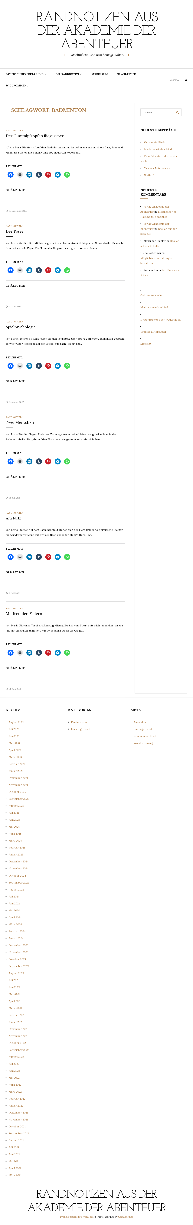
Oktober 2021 (17, 1126)
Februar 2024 (17, 931)
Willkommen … (17, 85)
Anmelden (140, 722)
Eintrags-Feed (143, 729)
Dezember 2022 (18, 1029)
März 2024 (15, 924)
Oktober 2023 (17, 959)
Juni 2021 (14, 1154)
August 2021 (16, 1140)
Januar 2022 (16, 1105)
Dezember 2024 (18, 861)
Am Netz (13, 518)
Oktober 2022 (17, 1043)
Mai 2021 (14, 1161)
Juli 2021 (14, 1147)
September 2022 (19, 1050)
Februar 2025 (17, 847)
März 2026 (15, 757)
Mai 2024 (14, 910)
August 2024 (16, 889)
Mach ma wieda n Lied (158, 149)
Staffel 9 (149, 175)
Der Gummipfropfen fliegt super (35, 136)
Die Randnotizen (68, 74)
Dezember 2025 (18, 778)
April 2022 (15, 1084)
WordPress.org (143, 743)
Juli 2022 (14, 1063)
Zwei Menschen (20, 423)
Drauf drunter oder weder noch (160, 319)
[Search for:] (178, 79)
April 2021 (15, 1168)
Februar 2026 (17, 764)
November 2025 (18, 785)
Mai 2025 (14, 826)
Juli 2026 (14, 729)
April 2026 (15, 750)
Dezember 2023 (18, 945)
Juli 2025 (14, 812)
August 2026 (16, 722)
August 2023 (16, 973)
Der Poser (15, 231)
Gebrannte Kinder (155, 142)
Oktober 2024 (17, 875)
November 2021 (18, 1119)
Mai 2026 (14, 743)
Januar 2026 (16, 771)
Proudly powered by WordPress (77, 1216)
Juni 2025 (14, 819)
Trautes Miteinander (157, 168)
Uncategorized (80, 729)
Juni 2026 (14, 736)
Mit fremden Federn (24, 614)
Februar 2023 (17, 1015)
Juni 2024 (14, 903)
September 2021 (19, 1133)
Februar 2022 (17, 1098)
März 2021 (15, 1175)
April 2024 (15, 917)
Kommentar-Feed (145, 736)
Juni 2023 (14, 987)
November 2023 (18, 952)
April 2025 (15, 833)
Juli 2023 (14, 980)
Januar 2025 (16, 854)
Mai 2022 (14, 1077)
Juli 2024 (14, 896)
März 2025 (15, 840)
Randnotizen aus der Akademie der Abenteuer (96, 31)
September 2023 (19, 966)
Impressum (99, 74)
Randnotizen (14, 130)
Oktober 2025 (17, 792)
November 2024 (18, 868)
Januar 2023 (16, 1022)
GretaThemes (125, 1216)
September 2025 (19, 798)
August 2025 (16, 805)
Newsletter (126, 74)
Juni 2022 (14, 1070)
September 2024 (19, 882)
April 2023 (15, 1001)
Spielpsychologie (21, 327)
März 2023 (15, 1008)
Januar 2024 (16, 938)
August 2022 (16, 1057)
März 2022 (15, 1091)
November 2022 (18, 1036)
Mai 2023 (14, 994)
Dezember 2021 (18, 1112)
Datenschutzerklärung (25, 74)
